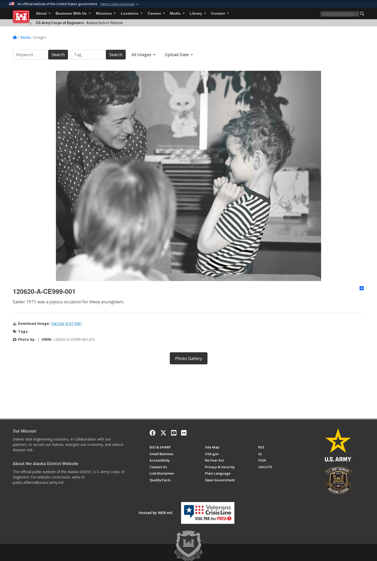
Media (176, 13)
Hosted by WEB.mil (155, 512)
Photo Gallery (188, 358)
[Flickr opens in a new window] (183, 432)
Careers (155, 13)
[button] (120, 4)
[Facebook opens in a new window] (153, 432)
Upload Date (177, 54)
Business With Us (72, 13)
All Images (142, 54)
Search (58, 54)
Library (196, 13)
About (42, 13)
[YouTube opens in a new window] (173, 432)
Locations (130, 13)
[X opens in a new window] (163, 432)
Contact (218, 13)
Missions (104, 13)
